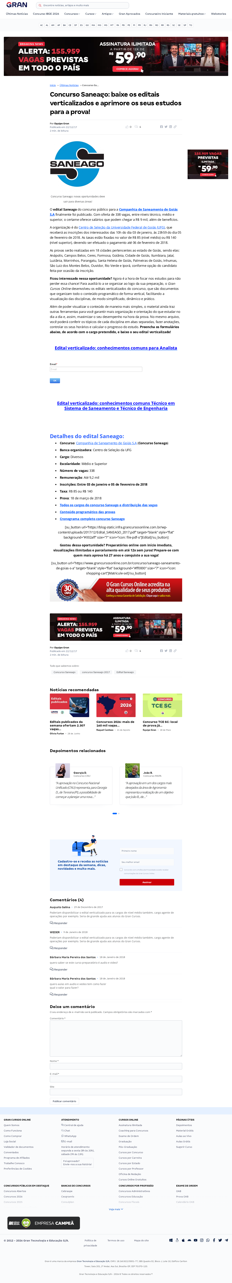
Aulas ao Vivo (183, 1136)
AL (47, 25)
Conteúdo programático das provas (87, 512)
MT (111, 25)
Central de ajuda (73, 1125)
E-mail (54, 1074)
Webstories (218, 13)
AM (52, 25)
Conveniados (11, 1152)
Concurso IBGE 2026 (46, 13)
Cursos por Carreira (130, 1157)
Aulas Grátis (183, 1141)
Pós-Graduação (128, 1147)
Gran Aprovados (129, 13)
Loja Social (10, 1141)
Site (52, 1086)
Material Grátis (185, 1130)
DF (75, 25)
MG (99, 25)
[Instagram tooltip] (202, 1240)
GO (87, 25)
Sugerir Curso (184, 1147)
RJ (145, 25)
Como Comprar (13, 1136)
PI (134, 25)
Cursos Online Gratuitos (132, 1179)
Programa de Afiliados (17, 1157)
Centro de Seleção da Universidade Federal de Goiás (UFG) (122, 227)
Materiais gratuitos (191, 13)
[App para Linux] (177, 1240)
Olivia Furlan (57, 733)
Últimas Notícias (17, 13)
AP (58, 25)
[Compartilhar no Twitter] (165, 127)
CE (70, 25)
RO (156, 25)
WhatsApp (70, 1136)
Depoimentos (184, 1125)
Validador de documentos (19, 1147)
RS (168, 25)
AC (41, 25)
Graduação (125, 1141)
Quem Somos (11, 1125)
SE (179, 25)
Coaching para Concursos (133, 1130)
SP (185, 25)
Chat (67, 1130)
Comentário (57, 1018)
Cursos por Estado (129, 1163)
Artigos (106, 13)
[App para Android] (189, 1240)
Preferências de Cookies (18, 1168)
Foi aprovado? (77, 1163)
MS (105, 25)
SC (173, 25)
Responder (60, 923)
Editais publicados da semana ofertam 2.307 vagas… (67, 725)
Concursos (71, 13)
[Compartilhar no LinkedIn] (170, 127)
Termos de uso (115, 1240)
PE (129, 25)
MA (93, 25)
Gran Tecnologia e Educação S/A (93, 1261)
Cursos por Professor (131, 1168)
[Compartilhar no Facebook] (161, 127)
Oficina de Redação (130, 1174)
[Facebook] (214, 1240)
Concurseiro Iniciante (159, 13)
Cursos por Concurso (131, 1152)
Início (53, 85)
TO (190, 25)
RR (162, 25)
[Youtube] (195, 1240)
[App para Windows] (171, 1240)
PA (118, 25)
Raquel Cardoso (104, 729)
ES (81, 25)
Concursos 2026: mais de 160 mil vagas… (115, 723)
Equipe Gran (61, 123)
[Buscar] (40, 6)
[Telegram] (226, 1240)
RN (150, 25)
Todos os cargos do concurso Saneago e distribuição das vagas (109, 505)
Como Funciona (13, 1130)
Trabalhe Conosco (14, 1163)
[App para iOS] (183, 1240)
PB (123, 25)
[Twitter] (220, 1240)
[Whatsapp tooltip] (208, 1240)
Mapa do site (141, 1240)
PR (139, 25)
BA (64, 25)
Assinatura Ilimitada (130, 1125)
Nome (54, 1061)
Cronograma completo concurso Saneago (92, 519)
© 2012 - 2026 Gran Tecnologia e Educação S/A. (36, 1240)
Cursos (89, 13)
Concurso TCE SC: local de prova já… (160, 723)
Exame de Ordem (129, 1136)
